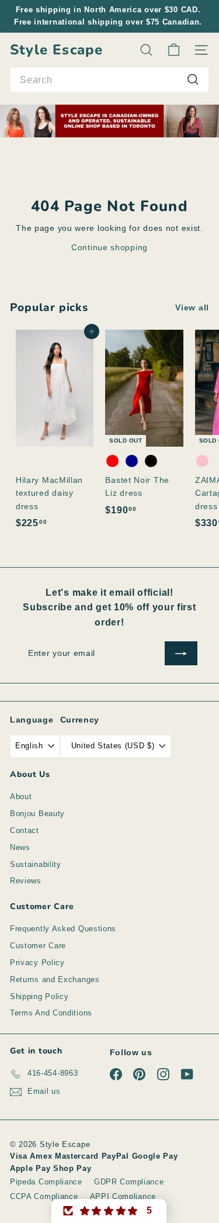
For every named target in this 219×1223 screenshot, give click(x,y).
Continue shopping (109, 247)
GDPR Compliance (129, 1181)
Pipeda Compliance (46, 1181)
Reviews (25, 880)
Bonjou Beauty (37, 813)
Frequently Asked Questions (63, 928)
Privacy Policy (37, 962)
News (20, 847)
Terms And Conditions (51, 1012)
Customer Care (38, 945)
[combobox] (109, 80)
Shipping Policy (39, 996)
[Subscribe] (181, 653)
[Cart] (173, 50)
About (21, 796)
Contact (24, 830)
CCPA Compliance (44, 1196)
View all (192, 307)
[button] (109, 1211)
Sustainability (35, 864)
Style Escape (56, 50)
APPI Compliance (123, 1196)
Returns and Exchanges (55, 979)
